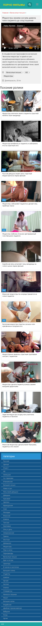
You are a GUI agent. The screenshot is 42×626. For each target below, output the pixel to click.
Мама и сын (7, 488)
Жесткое (6, 540)
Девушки (6, 495)
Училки (6, 588)
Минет (5, 598)
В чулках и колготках (11, 567)
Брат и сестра (8, 560)
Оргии (5, 618)
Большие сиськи (9, 485)
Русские (6, 461)
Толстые (6, 523)
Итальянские (8, 482)
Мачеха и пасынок (10, 594)
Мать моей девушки (10, 492)
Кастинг (6, 584)
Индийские (7, 605)
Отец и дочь (7, 529)
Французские (8, 506)
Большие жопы (8, 601)
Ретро (5, 615)
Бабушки (6, 612)
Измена (6, 519)
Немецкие (7, 475)
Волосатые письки (13, 72)
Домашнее (7, 543)
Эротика (6, 502)
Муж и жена (7, 550)
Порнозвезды (8, 553)
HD (26, 72)
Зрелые (6, 465)
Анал (5, 509)
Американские (8, 533)
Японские (6, 516)
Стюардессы (7, 591)
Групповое (7, 526)
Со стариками (8, 478)
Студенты (6, 574)
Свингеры (6, 564)
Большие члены (9, 571)
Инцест (6, 468)
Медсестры (8, 76)
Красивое (6, 499)
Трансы (6, 536)
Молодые (6, 512)
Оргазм (5, 581)
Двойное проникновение (12, 608)
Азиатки (6, 577)
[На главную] (14, 4)
